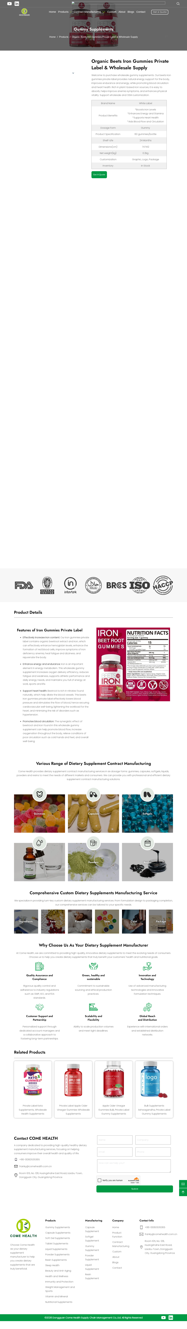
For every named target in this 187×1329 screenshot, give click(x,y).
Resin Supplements (56, 1260)
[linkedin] (17, 3)
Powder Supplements (57, 1254)
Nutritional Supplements (58, 1302)
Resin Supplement (92, 1276)
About (121, 11)
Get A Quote (160, 12)
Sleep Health (52, 1265)
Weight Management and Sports (60, 1289)
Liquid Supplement (92, 1267)
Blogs (131, 11)
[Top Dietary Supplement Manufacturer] (24, 12)
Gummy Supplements (57, 1227)
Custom (111, 11)
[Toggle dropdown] (70, 12)
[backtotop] (183, 1192)
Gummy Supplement (92, 1248)
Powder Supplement (92, 1257)
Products (63, 11)
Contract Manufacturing (87, 11)
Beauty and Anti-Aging (58, 1270)
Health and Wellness (56, 1276)
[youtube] (9, 3)
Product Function (117, 1234)
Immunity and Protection (59, 1281)
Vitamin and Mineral (56, 1296)
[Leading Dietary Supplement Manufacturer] (23, 1228)
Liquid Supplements (56, 1249)
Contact (140, 11)
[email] (183, 1184)
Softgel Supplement (92, 1238)
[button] (121, 36)
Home (52, 11)
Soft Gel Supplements (57, 1238)
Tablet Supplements (56, 1243)
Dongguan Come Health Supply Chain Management (82, 1317)
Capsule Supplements (57, 1232)
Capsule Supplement (92, 1229)
